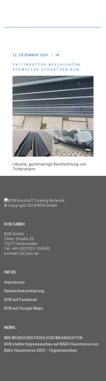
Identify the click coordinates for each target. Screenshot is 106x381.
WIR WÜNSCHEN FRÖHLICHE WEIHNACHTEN (43, 338)
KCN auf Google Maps (23, 308)
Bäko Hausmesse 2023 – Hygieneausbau (40, 350)
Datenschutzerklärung (24, 291)
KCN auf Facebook (20, 299)
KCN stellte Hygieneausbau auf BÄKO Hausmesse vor (51, 344)
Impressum (14, 282)
